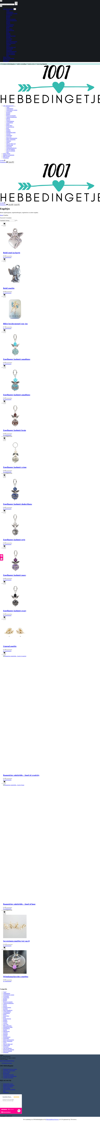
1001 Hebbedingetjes (8, 105)
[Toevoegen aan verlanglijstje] (4, 224)
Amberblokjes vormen (11, 110)
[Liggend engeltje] (15, 643)
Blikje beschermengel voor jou (15, 324)
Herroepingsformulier (8, 1074)
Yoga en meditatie (10, 150)
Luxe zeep (8, 136)
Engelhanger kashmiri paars (14, 575)
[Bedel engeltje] (15, 285)
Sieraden (8, 134)
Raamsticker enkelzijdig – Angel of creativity (21, 775)
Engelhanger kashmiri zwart (14, 611)
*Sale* (8, 107)
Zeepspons (5, 1052)
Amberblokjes (9, 108)
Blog (4, 1091)
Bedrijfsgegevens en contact (10, 1069)
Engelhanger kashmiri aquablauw (16, 359)
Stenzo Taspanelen (10, 139)
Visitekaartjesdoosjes (11, 148)
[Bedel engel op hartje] (15, 249)
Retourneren (6, 1073)
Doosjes (8, 120)
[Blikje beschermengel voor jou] (15, 320)
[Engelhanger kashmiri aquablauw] (15, 356)
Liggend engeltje (9, 646)
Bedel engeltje (8, 288)
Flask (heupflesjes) (7, 1010)
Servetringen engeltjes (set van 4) (16, 941)
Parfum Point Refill (8, 1086)
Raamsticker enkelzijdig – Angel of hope (19, 904)
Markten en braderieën (8, 155)
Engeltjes (5, 1009)
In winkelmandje (7, 472)
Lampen (5, 1023)
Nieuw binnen (6, 153)
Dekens (8, 118)
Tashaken (8, 141)
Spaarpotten (9, 135)
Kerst (7, 128)
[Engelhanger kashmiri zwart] (15, 607)
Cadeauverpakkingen (11, 117)
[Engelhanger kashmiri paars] (15, 572)
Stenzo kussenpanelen (11, 138)
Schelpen (5, 1032)
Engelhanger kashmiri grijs (14, 540)
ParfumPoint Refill (10, 132)
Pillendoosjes (6, 1031)
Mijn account (6, 156)
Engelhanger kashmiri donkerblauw (17, 504)
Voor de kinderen (10, 149)
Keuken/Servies (10, 127)
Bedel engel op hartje (11, 253)
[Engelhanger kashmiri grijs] (15, 536)
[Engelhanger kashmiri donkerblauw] (15, 501)
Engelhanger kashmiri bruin (14, 430)
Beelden (8, 112)
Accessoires (9, 111)
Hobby (8, 124)
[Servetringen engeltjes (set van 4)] (26, 937)
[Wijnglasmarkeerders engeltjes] (26, 973)
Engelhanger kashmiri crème (14, 467)
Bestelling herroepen (7, 1063)
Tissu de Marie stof (11, 143)
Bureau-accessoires (11, 115)
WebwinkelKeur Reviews (52, 1119)
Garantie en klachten (8, 1077)
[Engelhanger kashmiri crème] (15, 464)
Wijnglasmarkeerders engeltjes (15, 977)
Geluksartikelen (10, 121)
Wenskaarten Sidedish (8, 1049)
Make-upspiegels (7, 1025)
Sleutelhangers (6, 1037)
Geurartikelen (9, 122)
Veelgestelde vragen (8, 1084)
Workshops (6, 157)
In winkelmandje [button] (7, 257)
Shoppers (5, 1034)
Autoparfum (6, 997)
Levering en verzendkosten (9, 1076)
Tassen (8, 142)
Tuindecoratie (9, 145)
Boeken (8, 114)
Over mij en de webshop (9, 1089)
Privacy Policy (6, 1072)
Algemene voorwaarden (9, 1070)
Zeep (7, 152)
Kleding (8, 129)
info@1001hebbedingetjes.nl (7, 1060)
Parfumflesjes (6, 1028)
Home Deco (9, 125)
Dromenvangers (7, 1007)
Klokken (8, 131)
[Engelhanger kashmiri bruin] (15, 427)
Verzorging (9, 146)
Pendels (5, 1030)
